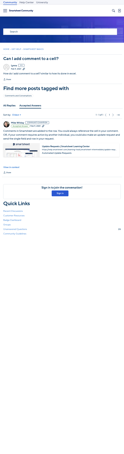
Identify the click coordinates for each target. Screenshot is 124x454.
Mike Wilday (17, 122)
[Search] (113, 10)
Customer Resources (14, 215)
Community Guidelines (14, 233)
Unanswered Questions (62, 229)
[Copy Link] (24, 68)
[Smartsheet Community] (21, 10)
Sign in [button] (60, 193)
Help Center (26, 2)
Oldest (15, 115)
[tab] (9, 105)
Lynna (14, 65)
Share (7, 79)
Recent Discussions (13, 211)
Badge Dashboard (12, 220)
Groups (7, 224)
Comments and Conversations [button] (18, 95)
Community (10, 2)
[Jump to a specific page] (118, 115)
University (42, 2)
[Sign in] (119, 10)
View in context (11, 167)
